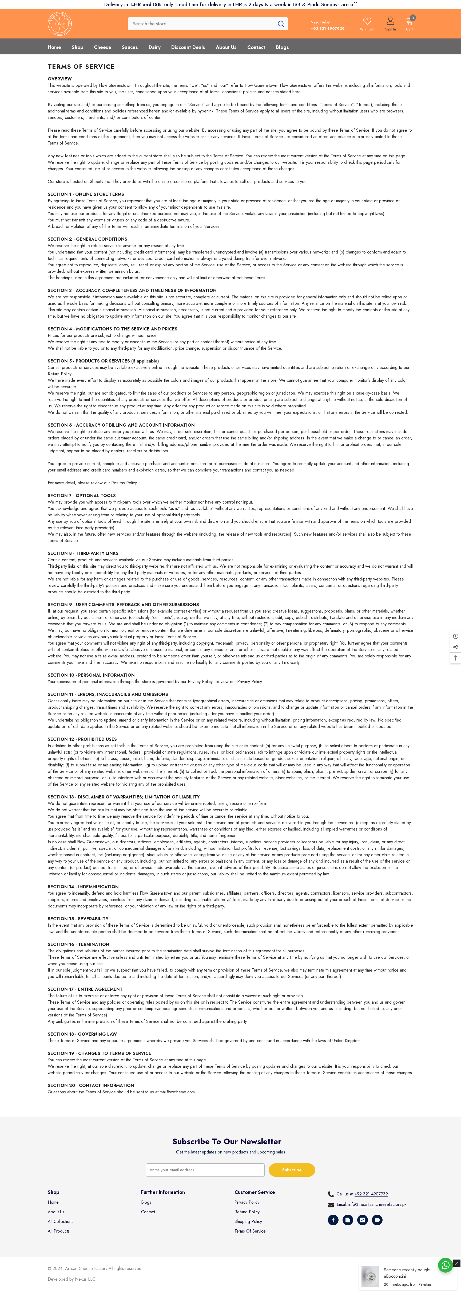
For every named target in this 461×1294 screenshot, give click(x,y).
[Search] (208, 23)
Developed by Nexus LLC (71, 1279)
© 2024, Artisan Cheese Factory (78, 1268)
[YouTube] (377, 1220)
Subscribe (292, 1170)
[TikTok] (362, 1220)
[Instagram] (348, 1220)
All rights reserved (125, 1268)
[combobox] (201, 23)
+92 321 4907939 (371, 1194)
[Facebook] (333, 1220)
